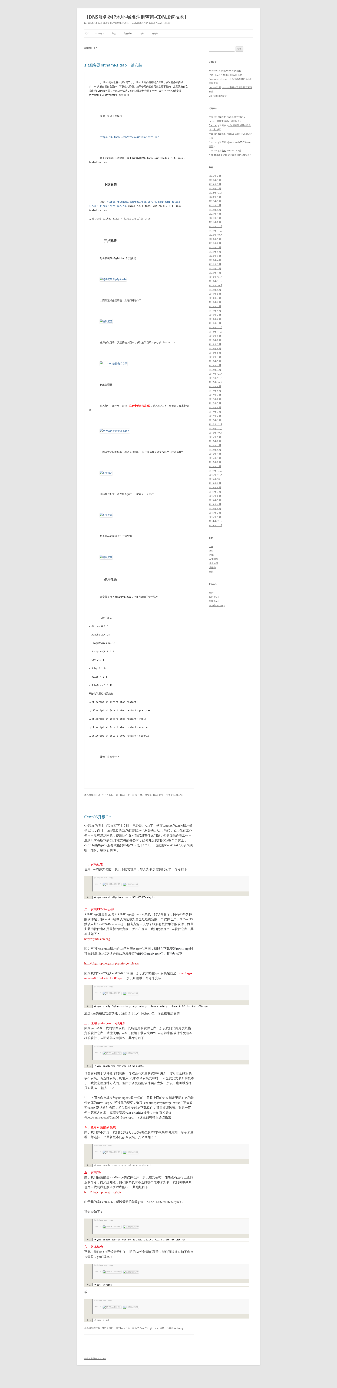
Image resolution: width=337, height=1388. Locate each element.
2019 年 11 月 (215, 281)
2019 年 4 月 (215, 310)
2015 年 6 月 (215, 495)
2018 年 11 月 (215, 331)
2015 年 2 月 (215, 512)
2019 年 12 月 (215, 276)
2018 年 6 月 (215, 348)
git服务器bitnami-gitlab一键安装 (113, 65)
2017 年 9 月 (215, 386)
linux (122, 794)
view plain (103, 877)
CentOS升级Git (97, 816)
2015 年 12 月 (215, 470)
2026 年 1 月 (215, 180)
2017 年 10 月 (215, 382)
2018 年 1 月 (215, 369)
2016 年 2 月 (215, 462)
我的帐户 (128, 33)
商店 (114, 33)
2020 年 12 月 (215, 226)
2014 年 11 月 (215, 525)
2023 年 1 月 (215, 196)
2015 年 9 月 (215, 483)
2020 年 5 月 (215, 255)
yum (157, 1328)
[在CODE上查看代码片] (112, 884)
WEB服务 (213, 559)
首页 (86, 33)
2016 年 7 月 (215, 445)
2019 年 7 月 (215, 297)
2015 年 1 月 (215, 516)
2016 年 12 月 (215, 424)
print (96, 884)
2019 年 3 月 (215, 314)
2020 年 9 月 (215, 239)
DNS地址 (99, 33)
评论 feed (214, 601)
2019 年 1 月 (215, 323)
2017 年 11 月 (215, 378)
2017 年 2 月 (215, 415)
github (147, 794)
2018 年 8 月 (215, 340)
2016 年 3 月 (215, 458)
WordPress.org (217, 605)
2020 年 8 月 (215, 243)
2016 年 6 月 (215, 449)
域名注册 (213, 563)
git (141, 794)
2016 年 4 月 (215, 453)
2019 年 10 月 (215, 285)
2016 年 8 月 (215, 441)
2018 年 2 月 (215, 365)
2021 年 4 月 (215, 213)
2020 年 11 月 (215, 230)
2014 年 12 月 (215, 521)
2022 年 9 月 (215, 201)
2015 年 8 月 (215, 487)
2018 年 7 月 (215, 344)
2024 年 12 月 (215, 192)
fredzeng (177, 794)
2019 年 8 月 (215, 293)
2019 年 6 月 (215, 302)
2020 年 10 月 (215, 234)
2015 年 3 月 (215, 508)
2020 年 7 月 (215, 247)
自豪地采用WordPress (95, 1358)
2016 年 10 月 (215, 432)
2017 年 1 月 (215, 420)
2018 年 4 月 (215, 356)
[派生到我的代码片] (130, 884)
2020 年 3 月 (215, 264)
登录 (211, 592)
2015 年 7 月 (215, 491)
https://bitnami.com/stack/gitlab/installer (129, 137)
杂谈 (211, 571)
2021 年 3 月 (215, 217)
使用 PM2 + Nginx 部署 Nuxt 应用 (225, 74)
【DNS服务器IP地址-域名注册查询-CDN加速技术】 (136, 17)
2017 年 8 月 (215, 390)
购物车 (155, 33)
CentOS (144, 1328)
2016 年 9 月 (215, 436)
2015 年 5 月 (215, 500)
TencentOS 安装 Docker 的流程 (225, 70)
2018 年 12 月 (215, 327)
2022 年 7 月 (215, 205)
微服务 (212, 567)
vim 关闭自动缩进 (218, 95)
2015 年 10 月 (215, 479)
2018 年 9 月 (215, 335)
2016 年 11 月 (215, 428)
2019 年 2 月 (215, 319)
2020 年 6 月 (215, 251)
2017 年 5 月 (215, 403)
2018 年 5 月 (215, 352)
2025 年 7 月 (215, 184)
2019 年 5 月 (215, 306)
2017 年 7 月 (215, 394)
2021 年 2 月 (215, 222)
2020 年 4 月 (215, 260)
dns (211, 550)
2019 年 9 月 (215, 289)
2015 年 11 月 (215, 474)
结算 (142, 33)
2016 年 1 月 (215, 466)
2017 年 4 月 (215, 407)
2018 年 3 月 (215, 361)
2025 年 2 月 (215, 188)
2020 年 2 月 (215, 268)
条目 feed (214, 596)
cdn (211, 546)
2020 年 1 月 (215, 272)
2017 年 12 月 (215, 373)
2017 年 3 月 (215, 411)
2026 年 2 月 (215, 175)
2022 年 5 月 (215, 209)
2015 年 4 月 (215, 504)
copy (111, 877)
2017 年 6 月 (215, 399)
